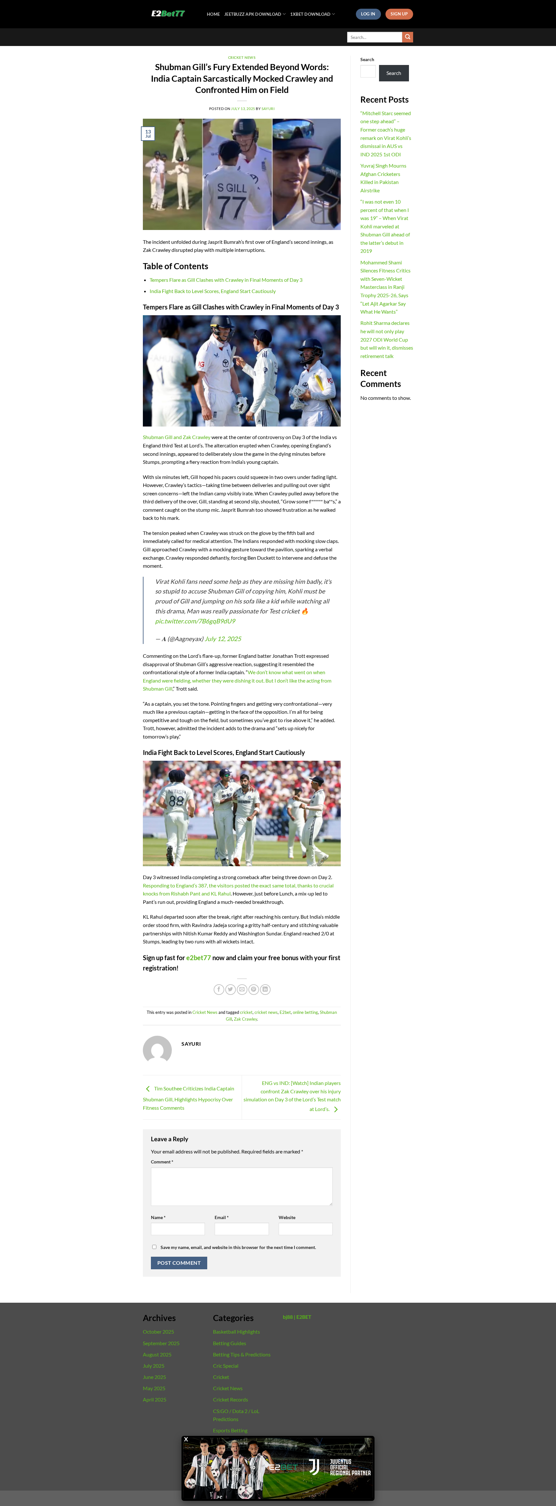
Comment (162, 1161)
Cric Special (225, 1366)
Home (213, 14)
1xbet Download (310, 14)
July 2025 (153, 1366)
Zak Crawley (245, 1019)
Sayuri (268, 108)
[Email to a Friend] (242, 989)
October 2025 (158, 1331)
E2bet (285, 1012)
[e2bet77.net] (170, 14)
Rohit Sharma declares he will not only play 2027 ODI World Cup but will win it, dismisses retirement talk (386, 339)
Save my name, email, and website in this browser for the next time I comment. (238, 1247)
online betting (305, 1012)
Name (158, 1217)
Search (367, 59)
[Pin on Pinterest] (253, 989)
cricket (246, 1012)
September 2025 (161, 1343)
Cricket (221, 1377)
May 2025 (154, 1388)
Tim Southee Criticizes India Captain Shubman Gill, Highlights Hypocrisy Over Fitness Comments (188, 1098)
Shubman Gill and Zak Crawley (176, 437)
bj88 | (289, 1317)
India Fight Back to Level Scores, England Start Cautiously (213, 291)
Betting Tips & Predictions (242, 1354)
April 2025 (154, 1399)
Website (287, 1217)
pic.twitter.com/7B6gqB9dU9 (195, 621)
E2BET (303, 1317)
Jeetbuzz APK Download (252, 14)
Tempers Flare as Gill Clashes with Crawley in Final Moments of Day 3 (226, 280)
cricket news (266, 1012)
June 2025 (154, 1377)
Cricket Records (230, 1399)
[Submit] (407, 37)
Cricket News (242, 57)
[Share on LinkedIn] (265, 989)
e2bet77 (198, 957)
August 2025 (157, 1354)
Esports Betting (230, 1430)
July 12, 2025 (223, 638)
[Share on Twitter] (230, 989)
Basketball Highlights (236, 1331)
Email (222, 1217)
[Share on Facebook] (219, 989)
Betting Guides (229, 1343)
